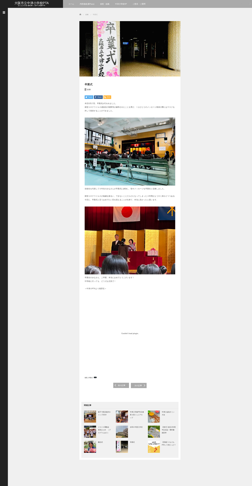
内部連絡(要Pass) (87, 4)
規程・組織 (104, 4)
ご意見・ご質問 (139, 4)
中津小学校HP (121, 4)
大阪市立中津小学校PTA (31, 3)
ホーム (71, 4)
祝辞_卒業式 (89, 377)
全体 (89, 89)
